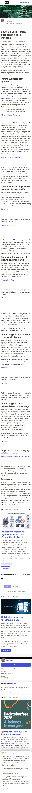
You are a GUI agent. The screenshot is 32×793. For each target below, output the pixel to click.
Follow (16, 665)
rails (9, 41)
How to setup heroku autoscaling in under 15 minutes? (15, 690)
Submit (7, 586)
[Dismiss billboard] (29, 752)
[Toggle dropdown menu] (29, 509)
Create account (25, 2)
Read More (5, 568)
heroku (4, 41)
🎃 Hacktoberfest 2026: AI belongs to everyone (14, 733)
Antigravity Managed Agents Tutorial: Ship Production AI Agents (12, 534)
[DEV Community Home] (7, 2)
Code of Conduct (11, 591)
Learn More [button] (6, 650)
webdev (22, 41)
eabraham (8, 20)
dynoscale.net (19, 23)
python (15, 41)
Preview (15, 586)
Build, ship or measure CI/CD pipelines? (13, 618)
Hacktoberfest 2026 (7, 743)
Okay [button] (4, 790)
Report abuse (22, 591)
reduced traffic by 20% (13, 98)
